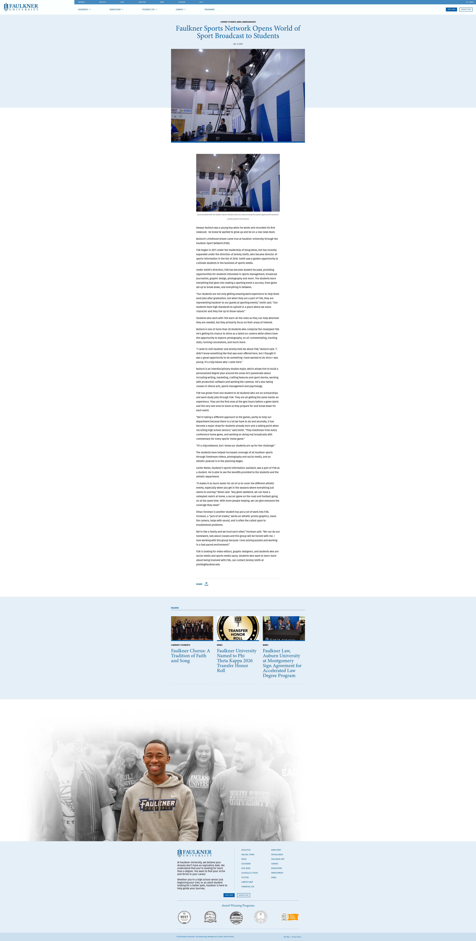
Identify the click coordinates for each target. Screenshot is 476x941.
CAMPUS (179, 9)
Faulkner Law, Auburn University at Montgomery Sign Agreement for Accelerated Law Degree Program (282, 663)
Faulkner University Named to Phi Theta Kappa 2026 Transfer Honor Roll (236, 660)
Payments (81, 2)
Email (274, 877)
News (162, 2)
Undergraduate (249, 21)
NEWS (219, 644)
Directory (142, 2)
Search (471, 2)
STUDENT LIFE (148, 9)
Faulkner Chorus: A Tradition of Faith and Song (190, 655)
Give (201, 2)
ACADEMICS (83, 9)
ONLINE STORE (247, 854)
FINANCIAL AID (247, 886)
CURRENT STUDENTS (180, 644)
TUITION (245, 877)
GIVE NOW (245, 868)
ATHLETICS (102, 2)
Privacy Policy (296, 937)
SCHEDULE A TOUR (249, 872)
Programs (210, 9)
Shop (122, 2)
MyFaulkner (277, 854)
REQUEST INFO (466, 9)
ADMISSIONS (115, 9)
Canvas (274, 863)
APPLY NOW (451, 9)
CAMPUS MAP (247, 881)
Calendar (181, 2)
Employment (277, 872)
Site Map (286, 937)
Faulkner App (277, 859)
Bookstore (276, 868)
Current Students (228, 21)
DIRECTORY (276, 849)
